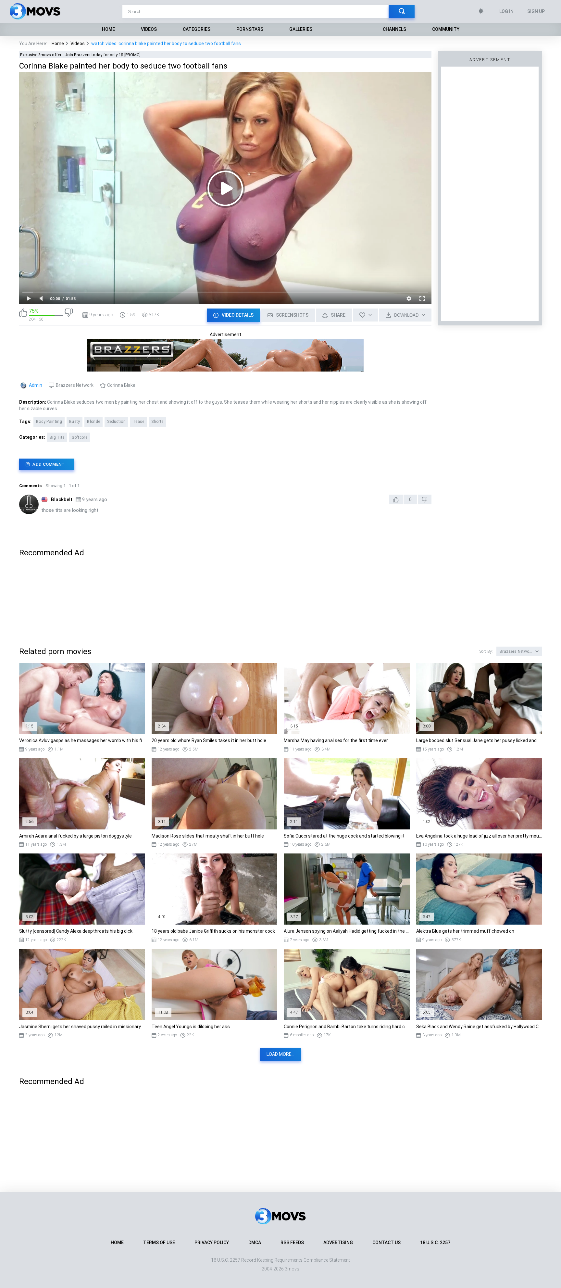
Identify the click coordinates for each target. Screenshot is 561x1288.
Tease (138, 421)
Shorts (157, 421)
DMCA (254, 1242)
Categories (196, 29)
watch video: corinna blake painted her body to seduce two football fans (166, 43)
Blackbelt (61, 499)
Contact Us (386, 1242)
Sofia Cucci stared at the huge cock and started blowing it (344, 836)
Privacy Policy (211, 1242)
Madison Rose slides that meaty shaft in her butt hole (208, 836)
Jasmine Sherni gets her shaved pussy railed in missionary (80, 1026)
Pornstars (249, 29)
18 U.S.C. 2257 (435, 1242)
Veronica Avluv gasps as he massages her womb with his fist (82, 740)
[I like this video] (23, 315)
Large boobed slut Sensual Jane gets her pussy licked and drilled (479, 740)
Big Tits (57, 437)
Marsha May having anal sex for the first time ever (336, 740)
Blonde (93, 421)
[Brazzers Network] (225, 368)
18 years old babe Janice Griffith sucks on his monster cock (213, 931)
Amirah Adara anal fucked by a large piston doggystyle (75, 836)
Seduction (116, 421)
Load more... (280, 1054)
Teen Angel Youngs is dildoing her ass (191, 1026)
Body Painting (49, 421)
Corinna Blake (121, 385)
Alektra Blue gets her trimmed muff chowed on (465, 931)
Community (445, 29)
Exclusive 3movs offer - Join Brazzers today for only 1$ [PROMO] (80, 54)
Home (108, 29)
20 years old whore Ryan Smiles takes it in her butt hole (209, 740)
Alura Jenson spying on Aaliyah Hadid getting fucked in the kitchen (347, 931)
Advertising (338, 1242)
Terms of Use (159, 1242)
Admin (35, 385)
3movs (292, 1268)
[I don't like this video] (69, 315)
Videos (149, 29)
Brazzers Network (75, 385)
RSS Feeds (292, 1242)
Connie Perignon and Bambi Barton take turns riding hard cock (347, 1026)
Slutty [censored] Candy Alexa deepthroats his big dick (75, 931)
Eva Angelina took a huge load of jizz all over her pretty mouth (479, 836)
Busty (74, 421)
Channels (394, 29)
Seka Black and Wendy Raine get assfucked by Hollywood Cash (479, 1026)
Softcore (79, 437)
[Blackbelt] (29, 504)
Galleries (300, 29)
